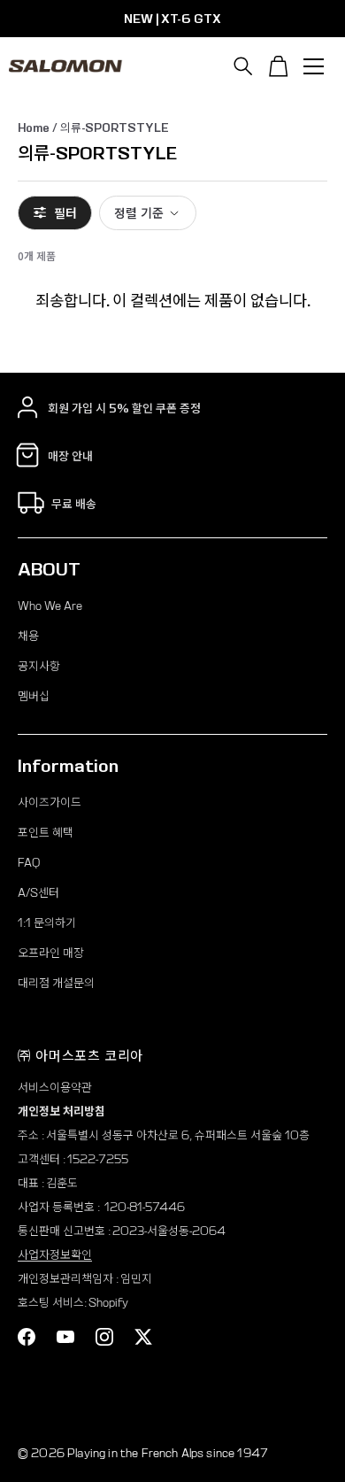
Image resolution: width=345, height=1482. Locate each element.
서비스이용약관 (55, 1087)
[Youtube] (65, 1337)
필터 (65, 212)
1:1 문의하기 (47, 923)
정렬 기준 (139, 212)
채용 (28, 636)
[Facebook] (26, 1337)
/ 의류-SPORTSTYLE (109, 128)
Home (34, 128)
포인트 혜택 (45, 832)
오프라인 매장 (51, 953)
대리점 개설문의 (56, 983)
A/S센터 (38, 892)
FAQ (29, 862)
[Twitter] (143, 1337)
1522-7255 (97, 1159)
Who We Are (50, 606)
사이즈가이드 (49, 802)
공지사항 (39, 666)
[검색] (243, 66)
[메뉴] (314, 66)
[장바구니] (278, 66)
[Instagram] (104, 1337)
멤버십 (34, 696)
